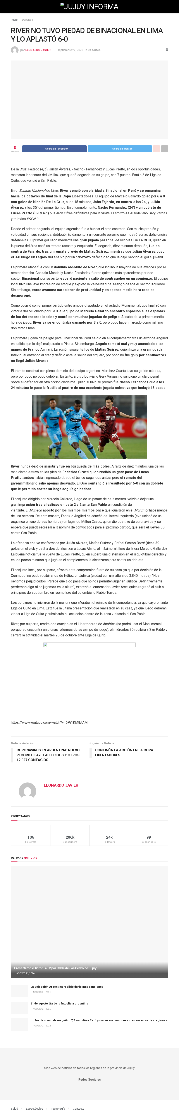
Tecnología (58, 1108)
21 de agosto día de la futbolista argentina (59, 1003)
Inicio (14, 19)
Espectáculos (34, 1108)
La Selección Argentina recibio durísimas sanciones (67, 986)
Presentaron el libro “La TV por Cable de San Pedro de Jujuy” (55, 968)
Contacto (78, 1108)
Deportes (27, 19)
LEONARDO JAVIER (37, 50)
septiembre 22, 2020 (70, 50)
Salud (14, 1108)
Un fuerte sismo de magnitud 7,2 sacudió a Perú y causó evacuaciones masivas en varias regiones (99, 1020)
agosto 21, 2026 (25, 973)
